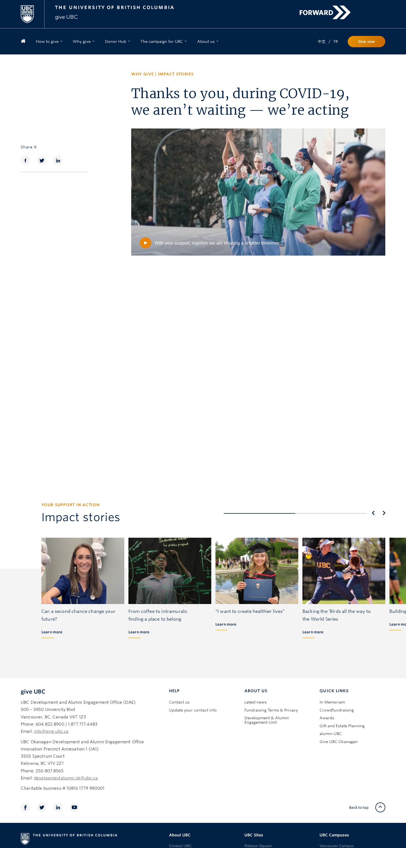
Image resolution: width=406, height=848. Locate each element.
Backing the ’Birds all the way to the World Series (336, 615)
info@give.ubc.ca (51, 731)
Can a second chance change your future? (78, 615)
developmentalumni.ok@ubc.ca (66, 778)
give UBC (33, 691)
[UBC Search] (379, 7)
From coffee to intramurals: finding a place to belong (158, 615)
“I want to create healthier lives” (249, 611)
